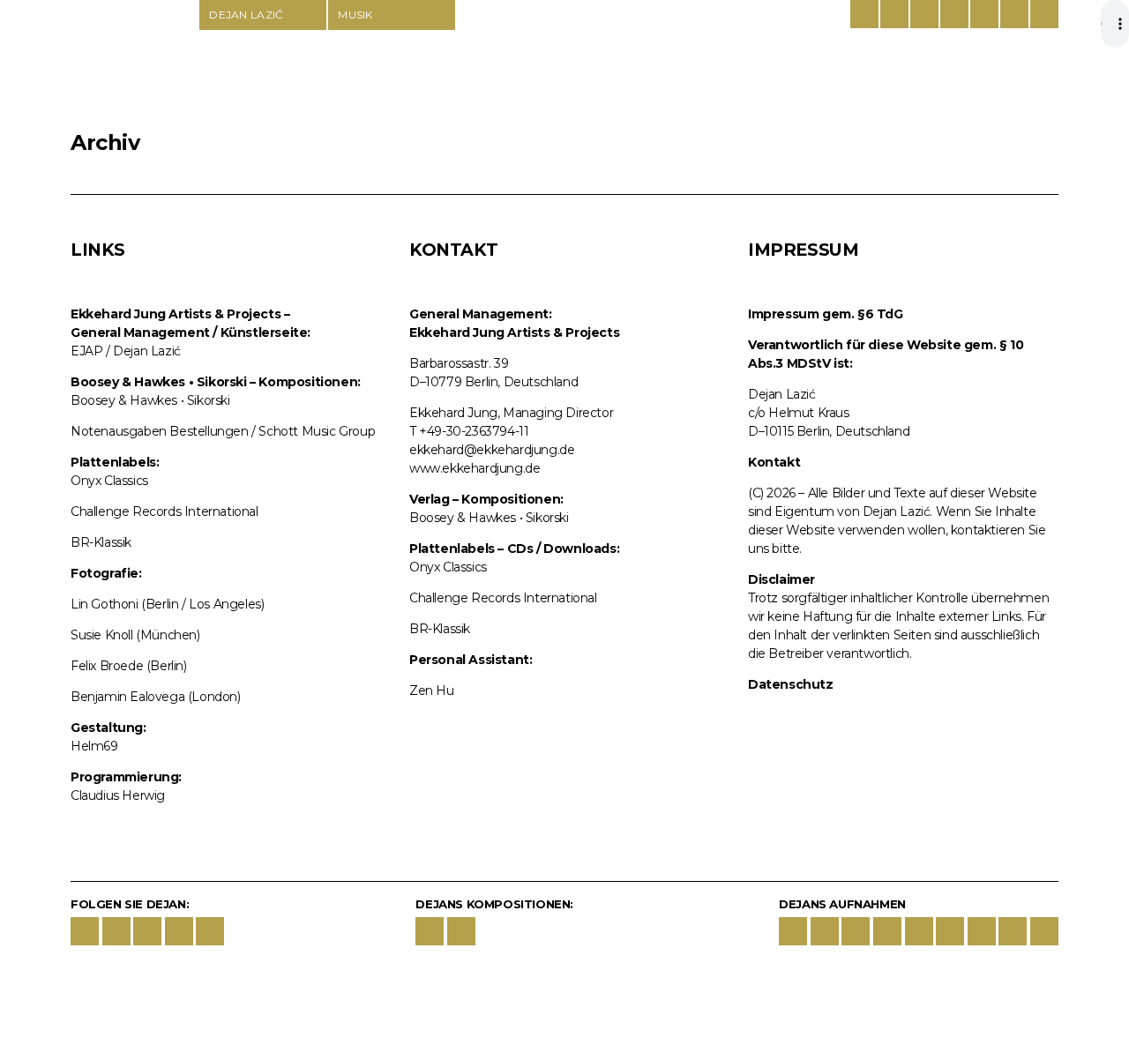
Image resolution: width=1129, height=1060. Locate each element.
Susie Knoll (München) (135, 635)
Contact (1014, 14)
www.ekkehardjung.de (474, 468)
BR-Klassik (101, 542)
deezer (950, 931)
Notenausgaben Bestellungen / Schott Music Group (223, 431)
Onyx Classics (109, 481)
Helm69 (94, 746)
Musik (355, 14)
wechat (210, 931)
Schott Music (954, 14)
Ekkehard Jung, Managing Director (511, 413)
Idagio (919, 931)
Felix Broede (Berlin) (129, 666)
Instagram (116, 931)
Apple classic (825, 931)
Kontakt (774, 462)
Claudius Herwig (118, 795)
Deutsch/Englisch (864, 14)
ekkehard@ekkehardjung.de (491, 450)
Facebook (85, 931)
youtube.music (887, 931)
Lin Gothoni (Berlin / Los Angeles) (167, 604)
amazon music (855, 931)
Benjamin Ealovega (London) (156, 697)
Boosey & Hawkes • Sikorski (150, 400)
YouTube (147, 931)
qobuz (1012, 931)
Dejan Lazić (134, 63)
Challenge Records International (164, 511)
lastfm (1044, 931)
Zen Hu (431, 690)
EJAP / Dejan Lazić (126, 351)
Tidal (982, 931)
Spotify (793, 931)
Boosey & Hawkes (924, 14)
